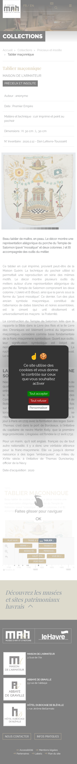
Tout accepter (38, 393)
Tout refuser (38, 400)
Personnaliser (38, 407)
